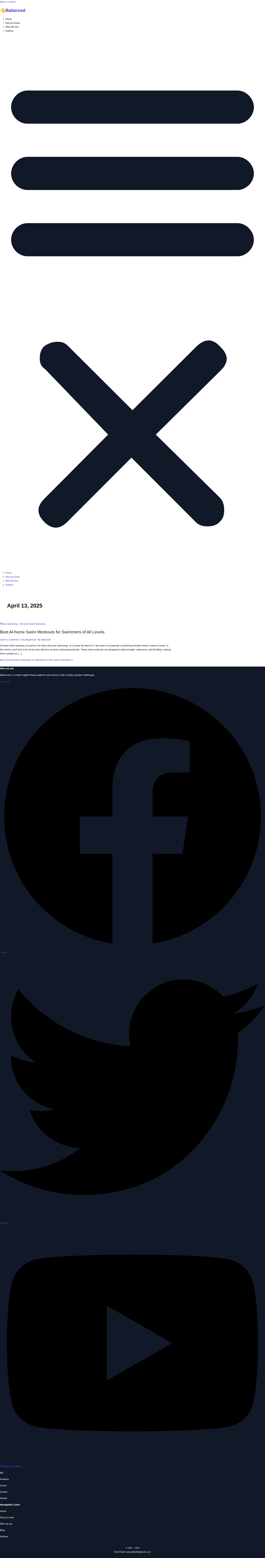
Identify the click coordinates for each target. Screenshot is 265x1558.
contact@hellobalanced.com (138, 1552)
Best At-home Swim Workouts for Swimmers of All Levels (52, 632)
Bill (1, 1473)
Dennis (3, 1498)
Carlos (3, 1485)
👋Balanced (12, 10)
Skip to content (7, 2)
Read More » (36, 660)
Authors (10, 31)
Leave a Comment (9, 639)
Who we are (6, 1523)
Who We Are (12, 27)
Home (9, 19)
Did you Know (13, 23)
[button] (132, 302)
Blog (2, 1530)
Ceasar (3, 1492)
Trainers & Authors (11, 1466)
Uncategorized (28, 639)
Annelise (4, 1479)
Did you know (7, 1517)
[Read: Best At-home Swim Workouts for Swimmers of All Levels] (22, 624)
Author (3, 1536)
